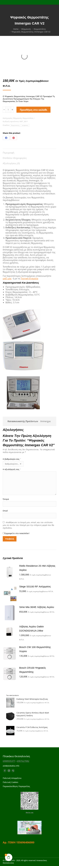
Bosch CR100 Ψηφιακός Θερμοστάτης (32, 669)
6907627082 (23, 761)
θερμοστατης (15, 125)
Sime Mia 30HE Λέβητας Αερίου (36, 607)
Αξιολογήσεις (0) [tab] (11, 163)
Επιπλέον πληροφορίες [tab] (15, 158)
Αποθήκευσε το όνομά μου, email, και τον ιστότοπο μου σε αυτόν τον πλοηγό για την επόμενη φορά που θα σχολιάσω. (28, 525)
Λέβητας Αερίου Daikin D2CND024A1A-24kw (31, 628)
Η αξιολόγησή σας (12, 469)
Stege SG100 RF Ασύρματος (35, 586)
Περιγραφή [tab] (8, 152)
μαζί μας (7, 278)
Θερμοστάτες (28, 118)
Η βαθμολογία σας (12, 459)
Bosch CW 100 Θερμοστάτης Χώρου (35, 649)
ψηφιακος (25, 125)
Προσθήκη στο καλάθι (33, 109)
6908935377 (9, 761)
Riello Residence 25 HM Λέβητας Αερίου (37, 567)
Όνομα (6, 499)
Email (5, 510)
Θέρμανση (17, 118)
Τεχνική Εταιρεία (29, 278)
